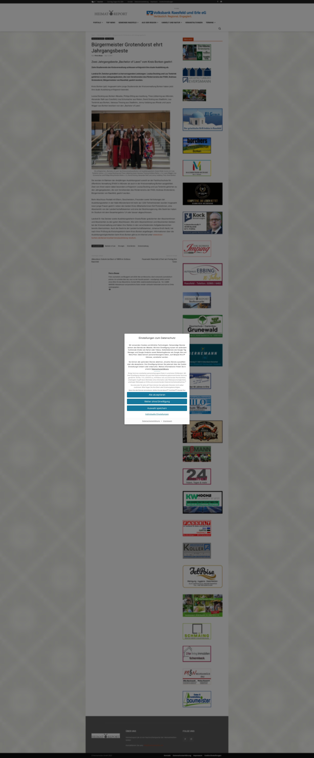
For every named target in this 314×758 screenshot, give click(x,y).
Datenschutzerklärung (160, 369)
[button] (157, 394)
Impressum (167, 421)
